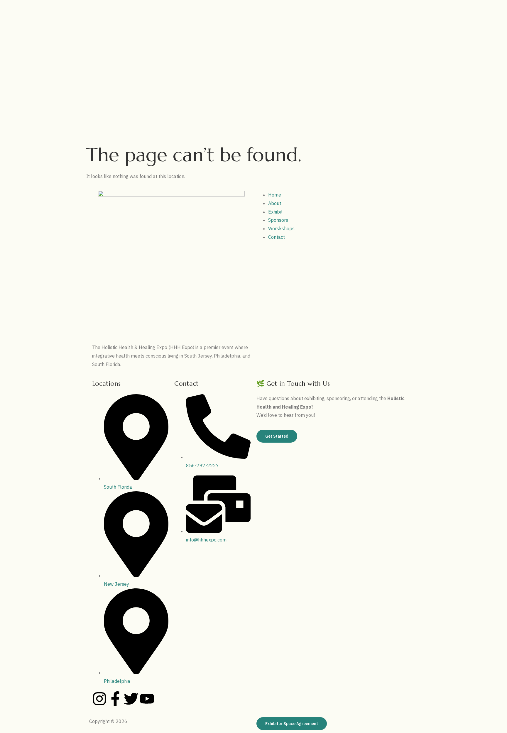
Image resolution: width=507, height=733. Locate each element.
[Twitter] (131, 698)
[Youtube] (147, 698)
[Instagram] (99, 698)
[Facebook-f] (115, 698)
